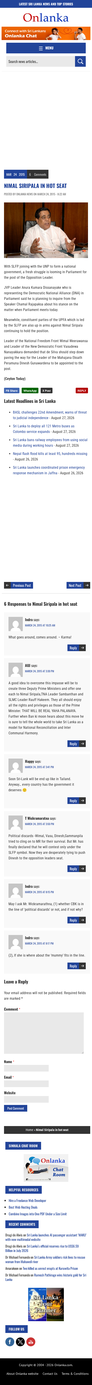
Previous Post (22, 585)
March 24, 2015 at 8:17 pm (39, 943)
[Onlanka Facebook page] (9, 1339)
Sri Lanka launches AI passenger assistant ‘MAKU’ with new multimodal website (45, 1237)
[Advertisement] (46, 119)
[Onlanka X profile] (20, 1339)
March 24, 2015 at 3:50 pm (39, 824)
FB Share (12, 391)
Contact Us (50, 1374)
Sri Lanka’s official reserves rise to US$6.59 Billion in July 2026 (42, 1248)
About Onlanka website (22, 1374)
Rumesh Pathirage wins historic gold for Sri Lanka (45, 1277)
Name (9, 1061)
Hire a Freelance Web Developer (27, 1200)
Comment (12, 1009)
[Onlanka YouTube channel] (30, 1339)
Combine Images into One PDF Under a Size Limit (38, 1213)
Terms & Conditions (75, 1374)
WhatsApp (30, 391)
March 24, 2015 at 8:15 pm (39, 892)
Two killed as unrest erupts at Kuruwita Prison (50, 1268)
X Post (46, 391)
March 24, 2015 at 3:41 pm (39, 767)
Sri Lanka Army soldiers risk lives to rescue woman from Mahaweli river (45, 1259)
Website (10, 1092)
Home (29, 1130)
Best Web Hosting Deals (23, 1207)
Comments (40, 174)
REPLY (81, 391)
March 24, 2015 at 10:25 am (40, 625)
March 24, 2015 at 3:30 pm (39, 671)
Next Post (75, 585)
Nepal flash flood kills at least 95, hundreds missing (50, 454)
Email (9, 1077)
